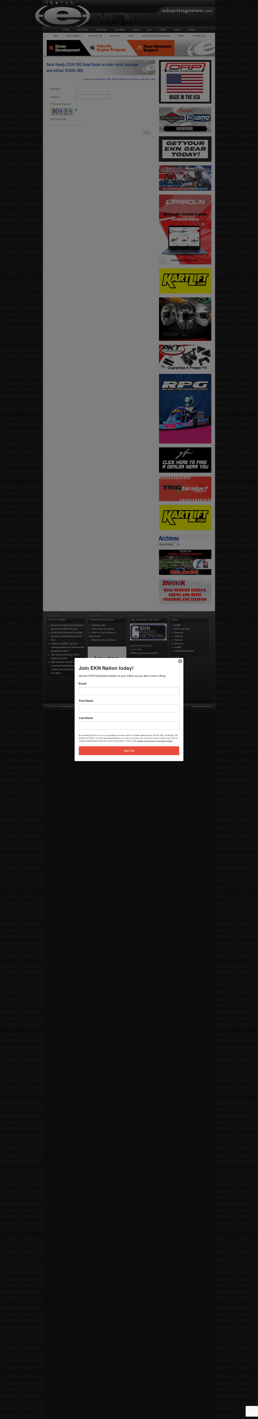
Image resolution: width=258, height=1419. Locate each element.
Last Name (86, 718)
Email (82, 683)
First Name (86, 700)
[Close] (180, 661)
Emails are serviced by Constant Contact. (155, 740)
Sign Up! (129, 750)
